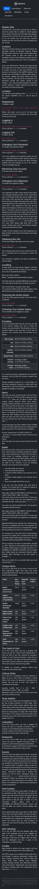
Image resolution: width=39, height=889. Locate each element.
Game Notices (16, 8)
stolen (13, 562)
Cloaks (26, 12)
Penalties (16, 128)
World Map (17, 12)
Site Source (8, 15)
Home (7, 8)
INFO (3, 158)
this (24, 95)
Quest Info (8, 12)
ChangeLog (13, 869)
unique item (6, 399)
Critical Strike (19, 221)
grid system (14, 776)
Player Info (27, 8)
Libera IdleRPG (30, 93)
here (6, 421)
